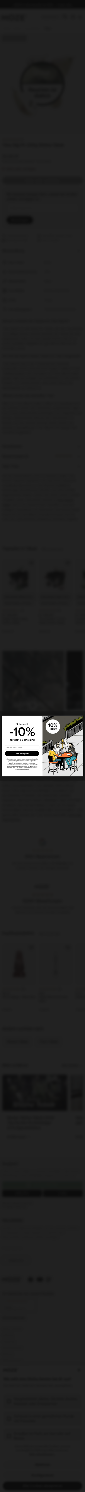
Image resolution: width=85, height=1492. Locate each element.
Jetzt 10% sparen (22, 753)
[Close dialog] (81, 718)
